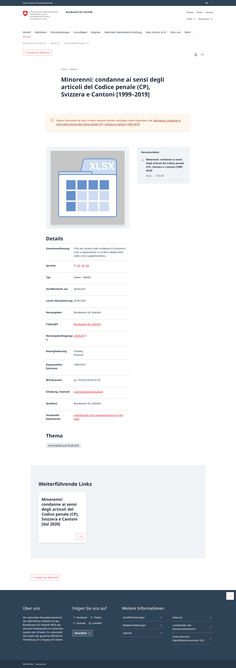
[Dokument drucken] (195, 54)
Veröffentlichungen (134, 617)
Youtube (81, 623)
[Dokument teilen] (202, 54)
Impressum (40, 664)
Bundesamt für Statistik (79, 11)
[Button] (80, 536)
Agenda (127, 633)
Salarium (177, 617)
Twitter (98, 617)
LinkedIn (97, 623)
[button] (27, 32)
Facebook (81, 617)
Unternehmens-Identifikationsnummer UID (188, 638)
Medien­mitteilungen (134, 625)
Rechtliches (28, 664)
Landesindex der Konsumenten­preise (183, 627)
